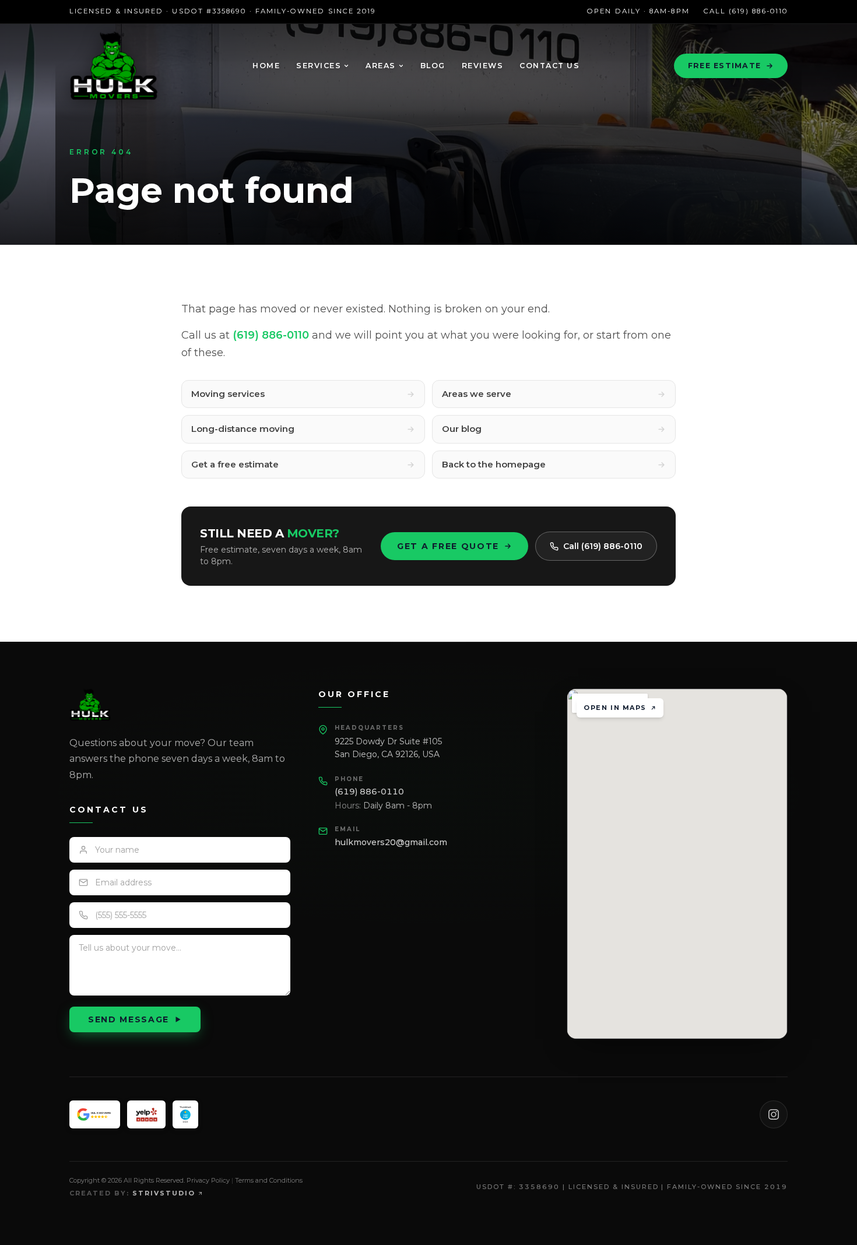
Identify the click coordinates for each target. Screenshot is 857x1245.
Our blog (462, 428)
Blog (432, 65)
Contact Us (549, 65)
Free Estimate (724, 65)
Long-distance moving (242, 428)
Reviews (483, 65)
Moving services (228, 393)
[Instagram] (774, 1114)
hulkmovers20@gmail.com (391, 842)
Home (266, 65)
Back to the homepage (494, 464)
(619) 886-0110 (271, 335)
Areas (381, 65)
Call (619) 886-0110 (746, 11)
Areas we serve (476, 393)
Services (318, 65)
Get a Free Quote (448, 546)
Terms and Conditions (269, 1180)
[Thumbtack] (185, 1114)
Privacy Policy (208, 1180)
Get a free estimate (235, 464)
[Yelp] (146, 1114)
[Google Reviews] (94, 1114)
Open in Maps (615, 708)
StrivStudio (163, 1193)
